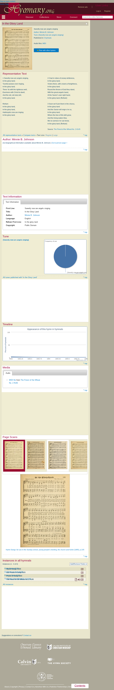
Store (59, 17)
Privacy (21, 687)
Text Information (12, 202)
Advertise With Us (41, 687)
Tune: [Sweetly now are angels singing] (48, 35)
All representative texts (12, 135)
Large (55, 135)
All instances (8, 584)
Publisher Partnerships (58, 687)
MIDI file (12, 380)
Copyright (14, 687)
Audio (8, 373)
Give (70, 687)
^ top (85, 135)
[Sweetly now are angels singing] (16, 240)
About (6, 687)
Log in (98, 11)
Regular (48, 135)
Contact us (27, 635)
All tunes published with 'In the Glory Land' (20, 277)
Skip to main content (7, 1)
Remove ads (83, 7)
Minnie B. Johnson (32, 215)
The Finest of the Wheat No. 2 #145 (67, 129)
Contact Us (30, 687)
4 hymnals (47, 38)
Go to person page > (59, 143)
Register (107, 11)
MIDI (44, 43)
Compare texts (29, 135)
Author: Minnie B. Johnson (44, 32)
